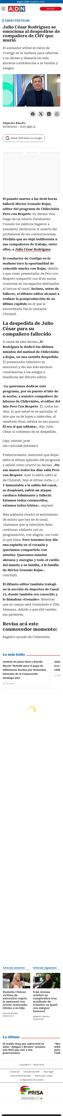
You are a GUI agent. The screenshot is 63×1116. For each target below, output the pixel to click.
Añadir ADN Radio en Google (26, 138)
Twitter (40, 114)
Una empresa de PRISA (31, 1090)
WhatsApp (57, 114)
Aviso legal (48, 1071)
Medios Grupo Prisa (32, 1098)
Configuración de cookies (32, 1079)
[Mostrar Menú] (3, 8)
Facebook (32, 114)
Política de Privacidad (20, 1075)
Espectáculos (17, 20)
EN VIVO (51, 8)
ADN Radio (17, 9)
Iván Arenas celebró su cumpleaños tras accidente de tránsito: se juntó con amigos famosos (45, 1001)
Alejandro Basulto (14, 123)
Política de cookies (43, 1075)
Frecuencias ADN (31, 1071)
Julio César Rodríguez (32, 249)
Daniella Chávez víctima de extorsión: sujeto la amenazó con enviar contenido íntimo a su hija (15, 1000)
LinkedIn (49, 114)
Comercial (14, 1071)
